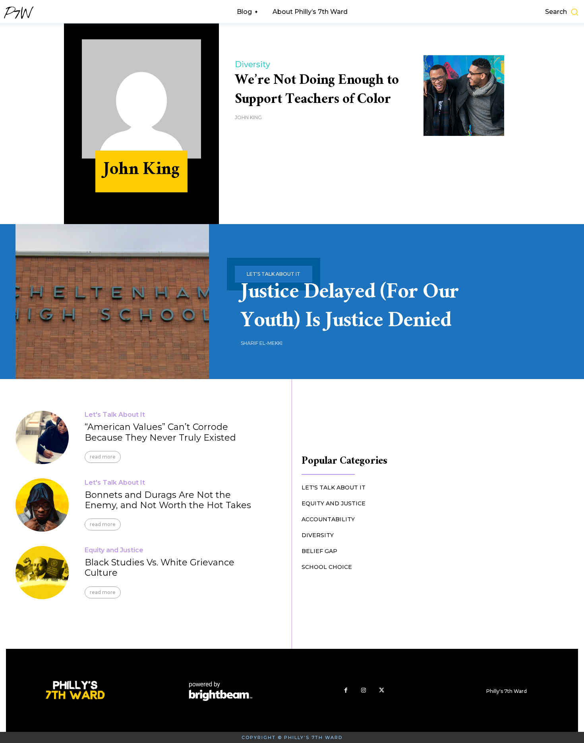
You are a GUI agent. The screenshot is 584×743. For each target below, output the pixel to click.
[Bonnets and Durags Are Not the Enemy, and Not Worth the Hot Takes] (42, 505)
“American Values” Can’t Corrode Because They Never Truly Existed (160, 432)
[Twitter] (382, 690)
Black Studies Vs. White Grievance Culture (159, 567)
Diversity (252, 64)
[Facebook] (346, 690)
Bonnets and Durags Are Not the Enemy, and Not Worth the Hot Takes (168, 500)
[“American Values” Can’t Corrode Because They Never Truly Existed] (42, 437)
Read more (103, 457)
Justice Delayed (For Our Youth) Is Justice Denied (350, 309)
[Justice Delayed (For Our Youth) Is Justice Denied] (112, 301)
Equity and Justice (114, 550)
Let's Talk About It (115, 415)
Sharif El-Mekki (261, 343)
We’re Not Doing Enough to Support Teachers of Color (317, 91)
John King (248, 117)
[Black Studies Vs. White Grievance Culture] (42, 572)
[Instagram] (364, 690)
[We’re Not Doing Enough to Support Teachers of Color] (463, 95)
